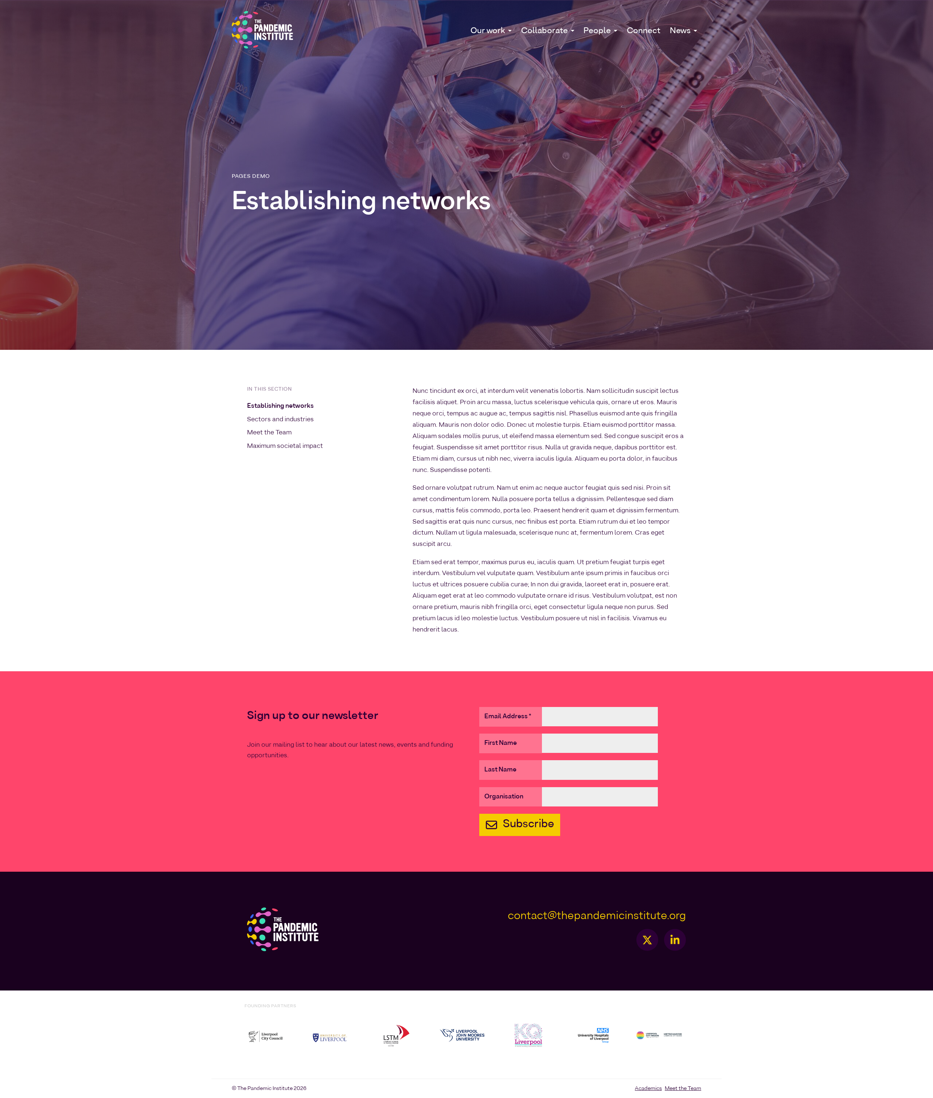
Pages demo (251, 176)
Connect (643, 31)
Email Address (507, 717)
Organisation (503, 797)
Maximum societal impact (285, 446)
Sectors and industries (280, 419)
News (680, 31)
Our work (488, 31)
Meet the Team (269, 432)
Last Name (500, 770)
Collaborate (544, 31)
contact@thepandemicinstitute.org (597, 916)
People (597, 31)
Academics (648, 1088)
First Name (500, 743)
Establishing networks (280, 406)
